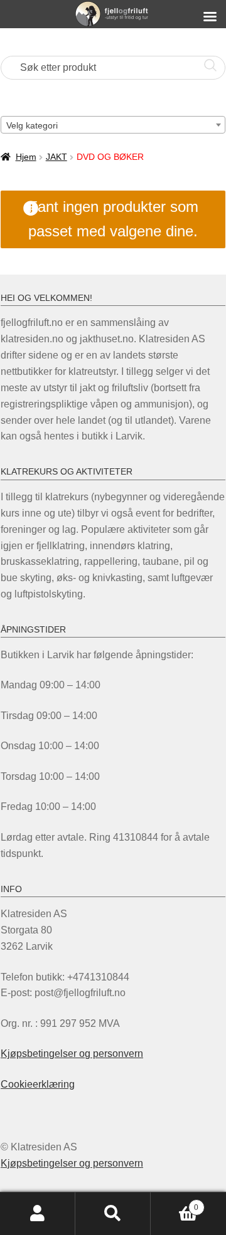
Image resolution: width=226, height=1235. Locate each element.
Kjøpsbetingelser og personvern (72, 1053)
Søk (113, 1213)
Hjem (26, 157)
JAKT (56, 157)
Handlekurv (174, 1203)
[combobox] (113, 125)
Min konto (37, 1213)
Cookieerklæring (38, 1084)
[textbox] (113, 125)
